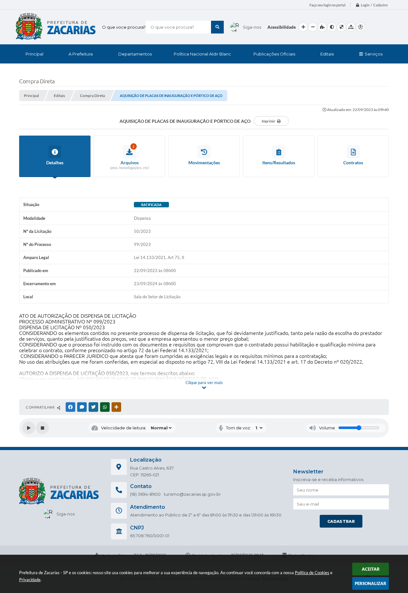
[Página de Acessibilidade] (360, 27)
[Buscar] (217, 27)
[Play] (28, 427)
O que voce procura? (124, 27)
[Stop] (42, 427)
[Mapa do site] (351, 27)
